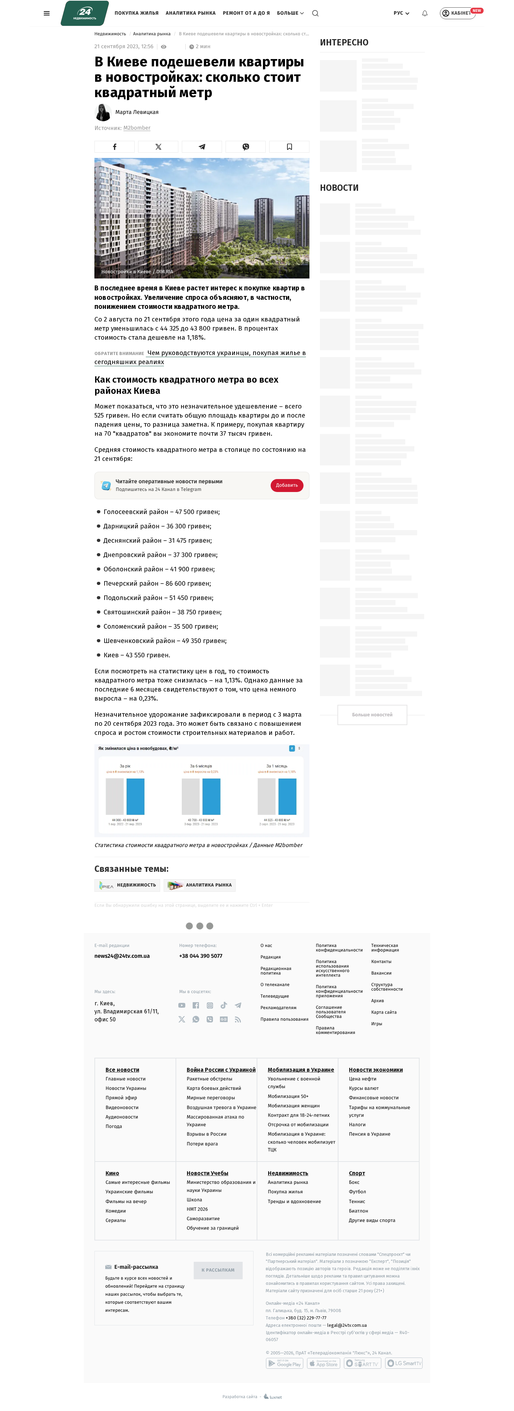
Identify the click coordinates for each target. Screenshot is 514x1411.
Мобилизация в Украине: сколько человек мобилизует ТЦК (301, 1142)
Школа (194, 1200)
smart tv (362, 1363)
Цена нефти (363, 1079)
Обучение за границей (213, 1228)
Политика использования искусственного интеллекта (332, 969)
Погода (114, 1126)
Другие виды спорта (372, 1220)
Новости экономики (376, 1069)
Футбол (357, 1192)
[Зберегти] (289, 146)
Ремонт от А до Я (246, 13)
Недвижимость (110, 34)
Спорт (357, 1173)
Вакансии (381, 973)
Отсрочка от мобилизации (298, 1125)
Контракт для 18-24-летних (299, 1115)
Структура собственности (387, 987)
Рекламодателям (278, 1008)
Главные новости (126, 1079)
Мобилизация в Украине (301, 1069)
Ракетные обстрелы (209, 1079)
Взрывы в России (207, 1134)
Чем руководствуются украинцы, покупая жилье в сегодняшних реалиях (200, 357)
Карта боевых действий (214, 1088)
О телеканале (275, 985)
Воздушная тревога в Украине (221, 1107)
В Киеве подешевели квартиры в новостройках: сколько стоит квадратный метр (243, 34)
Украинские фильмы (129, 1192)
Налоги (357, 1125)
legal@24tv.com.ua (347, 1325)
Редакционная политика (275, 971)
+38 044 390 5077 (200, 956)
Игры (377, 1024)
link (182, 1005)
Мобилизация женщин (294, 1106)
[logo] (84, 13)
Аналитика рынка (191, 13)
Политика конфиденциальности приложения (339, 991)
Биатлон (358, 1211)
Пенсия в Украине (370, 1134)
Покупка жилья (137, 13)
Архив (377, 1001)
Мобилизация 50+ (288, 1096)
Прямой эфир (121, 1098)
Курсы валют (364, 1088)
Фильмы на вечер (126, 1201)
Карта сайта (384, 1012)
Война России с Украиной (221, 1069)
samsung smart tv (404, 1363)
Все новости (122, 1069)
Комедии (116, 1211)
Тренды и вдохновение (294, 1201)
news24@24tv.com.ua (122, 956)
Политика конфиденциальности (339, 948)
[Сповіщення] (425, 13)
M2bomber (136, 128)
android (285, 1363)
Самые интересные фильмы (138, 1182)
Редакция (270, 957)
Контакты (381, 962)
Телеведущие (274, 996)
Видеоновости (122, 1107)
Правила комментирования (335, 1030)
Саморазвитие (203, 1219)
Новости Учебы (207, 1173)
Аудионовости (122, 1117)
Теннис (357, 1201)
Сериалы (116, 1220)
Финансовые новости (374, 1098)
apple (323, 1363)
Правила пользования (284, 1019)
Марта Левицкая (137, 112)
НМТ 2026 (197, 1209)
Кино (112, 1173)
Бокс (354, 1182)
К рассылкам (218, 1270)
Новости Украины (126, 1088)
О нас (266, 945)
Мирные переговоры (211, 1098)
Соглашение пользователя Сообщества (331, 1012)
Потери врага (202, 1144)
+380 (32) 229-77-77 (306, 1317)
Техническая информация (385, 948)
